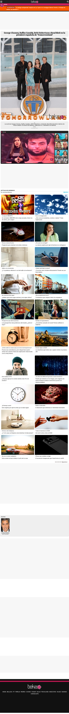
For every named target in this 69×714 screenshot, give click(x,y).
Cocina (28, 692)
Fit (14, 692)
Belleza (9, 692)
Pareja (17, 692)
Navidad (64, 692)
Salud (39, 692)
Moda (4, 692)
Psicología (45, 692)
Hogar (34, 692)
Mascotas (52, 692)
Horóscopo (35, 694)
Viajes (59, 692)
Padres (23, 692)
